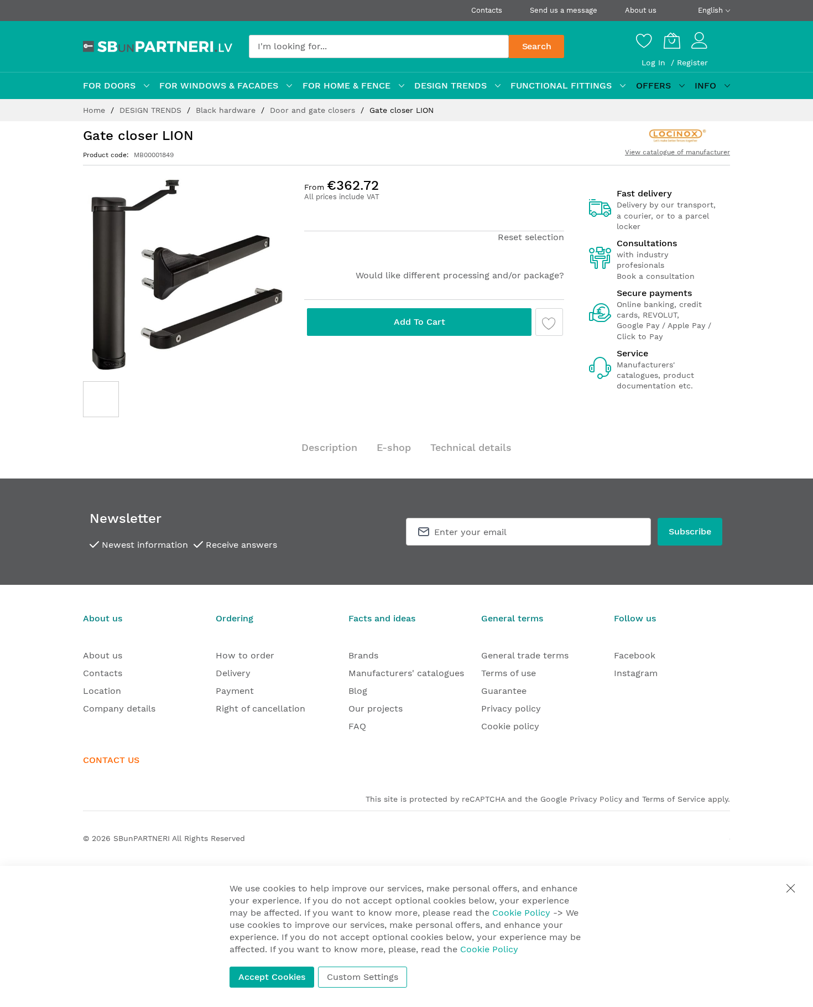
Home (95, 110)
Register (692, 62)
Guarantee (504, 691)
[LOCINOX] (678, 135)
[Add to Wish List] (549, 322)
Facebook (634, 655)
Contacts (486, 10)
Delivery (233, 673)
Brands (363, 655)
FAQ (357, 726)
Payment (235, 691)
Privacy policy (511, 708)
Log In (655, 62)
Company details (119, 708)
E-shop (394, 447)
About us (640, 10)
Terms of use (508, 673)
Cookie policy (510, 726)
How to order (245, 655)
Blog (357, 691)
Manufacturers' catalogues (406, 673)
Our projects (375, 708)
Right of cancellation (260, 708)
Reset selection (531, 237)
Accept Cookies (271, 977)
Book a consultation (656, 276)
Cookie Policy (521, 912)
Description (329, 447)
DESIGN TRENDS (151, 110)
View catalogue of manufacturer (677, 152)
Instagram (636, 673)
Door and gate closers (314, 110)
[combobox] (379, 46)
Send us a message (563, 10)
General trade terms (525, 655)
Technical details (471, 447)
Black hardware (227, 110)
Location (102, 691)
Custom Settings (362, 977)
